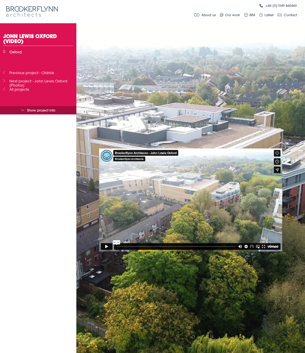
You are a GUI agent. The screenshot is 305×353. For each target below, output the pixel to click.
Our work (232, 15)
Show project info (41, 110)
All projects (19, 89)
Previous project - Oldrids (31, 73)
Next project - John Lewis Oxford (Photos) (38, 81)
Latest (269, 15)
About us (208, 15)
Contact (290, 15)
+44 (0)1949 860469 (281, 5)
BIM (252, 15)
